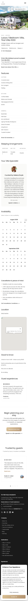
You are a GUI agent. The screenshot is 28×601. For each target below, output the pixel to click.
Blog (3, 531)
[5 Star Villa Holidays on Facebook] (4, 512)
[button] (14, 18)
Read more (7, 471)
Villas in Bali (5, 545)
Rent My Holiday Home (8, 525)
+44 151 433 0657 (7, 506)
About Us (4, 521)
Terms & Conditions (7, 527)
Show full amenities (7, 137)
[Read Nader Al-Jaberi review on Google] (7, 460)
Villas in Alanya (6, 549)
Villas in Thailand (6, 547)
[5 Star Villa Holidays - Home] (3, 3)
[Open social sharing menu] (12, 9)
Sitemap (4, 533)
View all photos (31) (20, 9)
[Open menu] (25, 3)
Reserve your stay (14, 429)
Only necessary (14, 592)
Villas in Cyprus (6, 551)
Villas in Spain (5, 553)
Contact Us (17, 509)
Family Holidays (6, 564)
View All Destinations (7, 555)
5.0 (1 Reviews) (6, 51)
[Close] (20, 329)
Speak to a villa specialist (13, 433)
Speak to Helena (13, 203)
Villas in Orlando (6, 542)
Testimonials (5, 529)
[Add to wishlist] (9, 9)
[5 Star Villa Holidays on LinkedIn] (10, 512)
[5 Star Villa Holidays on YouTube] (12, 512)
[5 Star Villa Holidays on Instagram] (7, 512)
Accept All (14, 597)
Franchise (4, 523)
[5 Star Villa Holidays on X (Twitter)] (2, 512)
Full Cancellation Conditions (9, 303)
